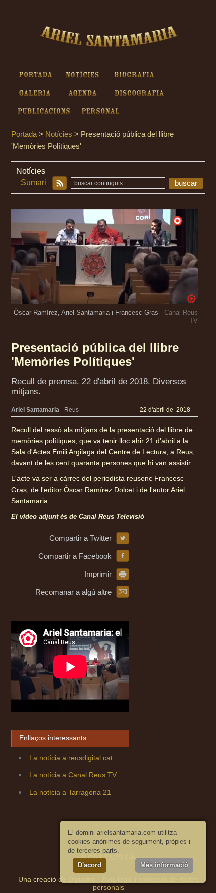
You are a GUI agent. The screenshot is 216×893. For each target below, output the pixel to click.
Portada (24, 134)
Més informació (164, 865)
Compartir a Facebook (75, 556)
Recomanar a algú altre (73, 592)
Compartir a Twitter (80, 538)
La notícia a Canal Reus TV (73, 775)
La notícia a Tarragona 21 (70, 792)
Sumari (33, 182)
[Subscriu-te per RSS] (59, 183)
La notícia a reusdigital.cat (71, 758)
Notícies (58, 134)
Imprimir (98, 574)
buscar (186, 183)
